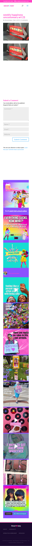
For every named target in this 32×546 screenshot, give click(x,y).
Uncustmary (16, 526)
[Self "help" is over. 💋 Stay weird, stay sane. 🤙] (16, 289)
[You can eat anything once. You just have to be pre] (16, 342)
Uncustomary (8, 20)
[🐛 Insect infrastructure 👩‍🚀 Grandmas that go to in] (16, 498)
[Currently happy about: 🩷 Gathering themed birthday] (16, 368)
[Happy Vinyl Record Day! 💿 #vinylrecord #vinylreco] (16, 420)
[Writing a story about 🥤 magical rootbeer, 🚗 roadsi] (16, 446)
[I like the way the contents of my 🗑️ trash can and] (16, 316)
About (5, 529)
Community (12, 529)
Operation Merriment (10, 533)
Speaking (22, 533)
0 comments (24, 20)
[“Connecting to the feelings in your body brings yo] (16, 472)
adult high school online (18, 211)
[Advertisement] (16, 76)
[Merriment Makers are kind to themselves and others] (16, 394)
